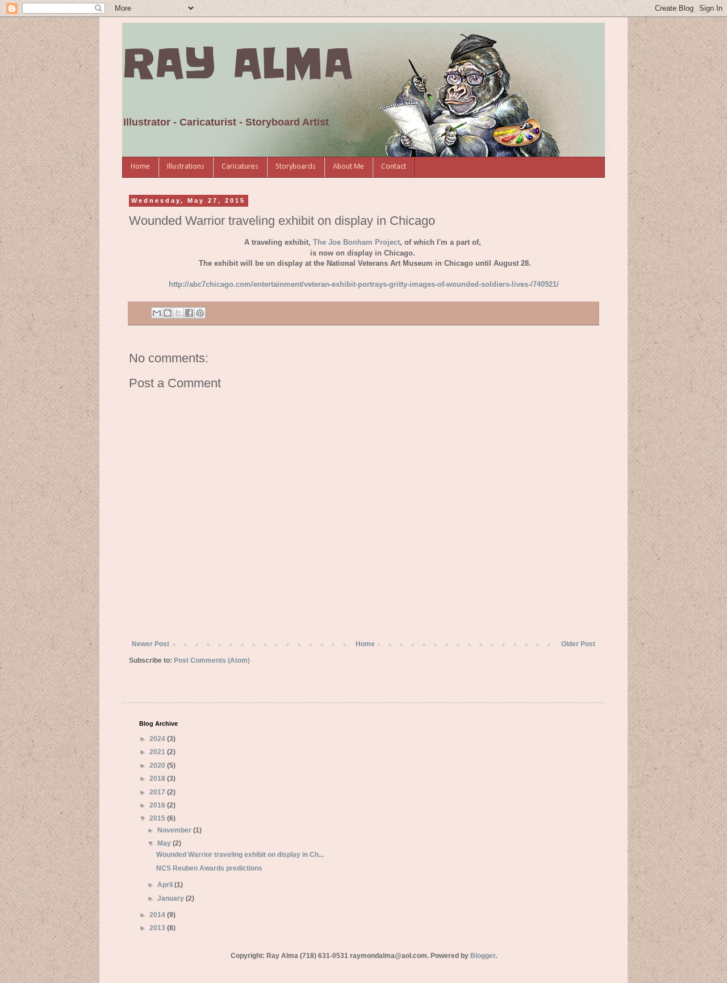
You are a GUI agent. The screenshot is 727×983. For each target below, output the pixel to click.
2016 (158, 805)
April (165, 885)
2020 (158, 765)
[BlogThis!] (167, 313)
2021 (158, 752)
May (165, 843)
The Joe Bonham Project (356, 242)
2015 (158, 818)
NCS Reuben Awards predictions (209, 868)
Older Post (578, 644)
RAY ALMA (237, 63)
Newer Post (150, 644)
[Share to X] (178, 313)
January (171, 898)
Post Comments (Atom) (212, 660)
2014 (158, 915)
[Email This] (156, 313)
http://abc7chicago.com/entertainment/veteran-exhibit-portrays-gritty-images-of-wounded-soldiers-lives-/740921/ (364, 284)
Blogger (482, 956)
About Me (348, 166)
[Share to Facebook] (189, 313)
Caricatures (240, 166)
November (175, 830)
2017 (158, 792)
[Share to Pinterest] (200, 313)
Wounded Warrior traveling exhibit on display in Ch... (240, 855)
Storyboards (295, 166)
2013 (158, 928)
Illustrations (185, 166)
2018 (158, 779)
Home (140, 166)
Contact (393, 166)
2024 (158, 739)
